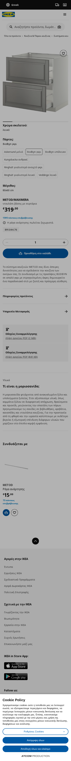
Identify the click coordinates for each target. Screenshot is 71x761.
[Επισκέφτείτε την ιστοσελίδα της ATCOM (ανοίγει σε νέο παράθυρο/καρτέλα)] (35, 756)
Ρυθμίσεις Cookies (34, 731)
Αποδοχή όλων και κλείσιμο (35, 748)
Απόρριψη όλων (35, 740)
